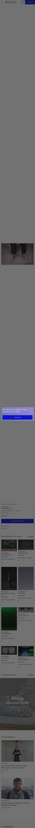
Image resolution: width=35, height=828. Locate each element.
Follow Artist (18, 417)
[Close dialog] (31, 409)
